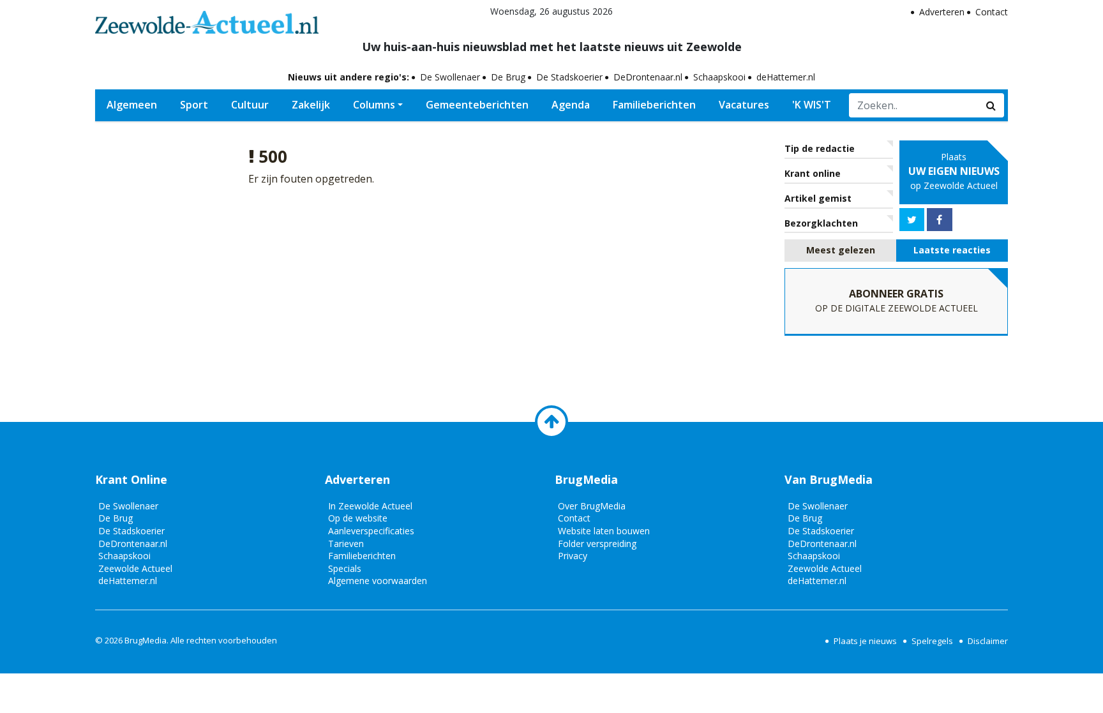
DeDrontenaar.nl (647, 77)
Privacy (572, 556)
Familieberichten (654, 105)
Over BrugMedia (592, 506)
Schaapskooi (719, 77)
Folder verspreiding (597, 543)
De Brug (508, 77)
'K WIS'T (811, 105)
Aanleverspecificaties (371, 531)
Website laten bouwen (604, 531)
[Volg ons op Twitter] (912, 219)
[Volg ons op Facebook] (939, 219)
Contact (991, 12)
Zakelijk (311, 105)
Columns (374, 105)
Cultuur (250, 105)
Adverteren (941, 12)
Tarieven (346, 543)
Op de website (357, 518)
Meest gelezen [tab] (840, 250)
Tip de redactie (819, 148)
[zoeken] (991, 105)
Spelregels (932, 641)
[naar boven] (551, 422)
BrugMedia (145, 640)
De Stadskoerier (569, 77)
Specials (344, 568)
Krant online (812, 173)
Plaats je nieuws (865, 641)
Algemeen (132, 105)
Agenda (571, 105)
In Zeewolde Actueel (370, 506)
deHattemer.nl (785, 77)
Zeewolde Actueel (135, 568)
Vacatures (744, 105)
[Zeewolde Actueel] (207, 19)
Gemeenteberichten (477, 105)
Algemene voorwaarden (377, 580)
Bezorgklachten (821, 223)
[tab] (840, 250)
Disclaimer (988, 641)
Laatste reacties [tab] (952, 250)
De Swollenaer (450, 77)
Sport (194, 105)
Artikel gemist (818, 198)
